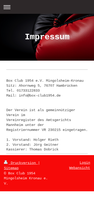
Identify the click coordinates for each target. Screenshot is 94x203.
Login (85, 163)
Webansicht (79, 168)
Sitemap (11, 168)
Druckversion (23, 163)
